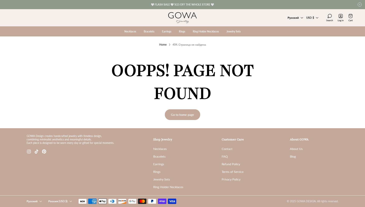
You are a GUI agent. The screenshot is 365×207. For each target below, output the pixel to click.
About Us (296, 149)
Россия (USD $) (58, 201)
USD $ (310, 17)
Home (163, 44)
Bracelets (159, 156)
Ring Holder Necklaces (168, 187)
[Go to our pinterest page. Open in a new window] (44, 151)
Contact (227, 149)
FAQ (225, 156)
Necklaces (160, 149)
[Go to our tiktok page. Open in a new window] (36, 151)
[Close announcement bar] (359, 4)
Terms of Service (233, 171)
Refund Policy (231, 164)
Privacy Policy (231, 179)
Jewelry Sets (161, 179)
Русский (293, 17)
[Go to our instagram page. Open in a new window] (29, 151)
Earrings (158, 164)
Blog (293, 156)
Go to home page (182, 114)
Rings (156, 171)
